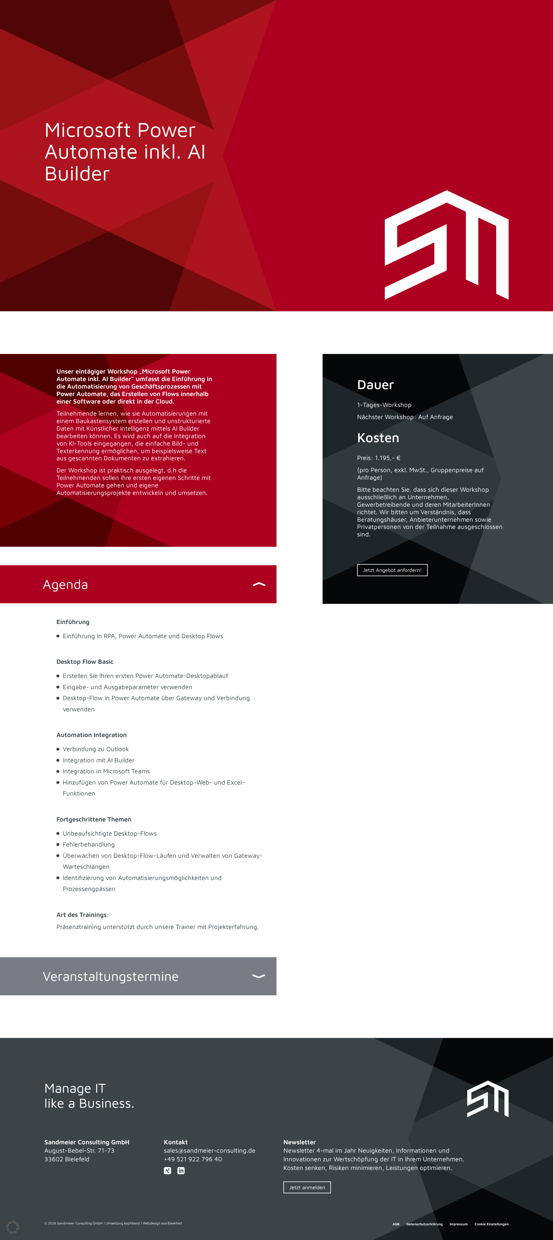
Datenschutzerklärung (424, 1224)
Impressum (459, 1224)
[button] (12, 1227)
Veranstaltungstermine (111, 976)
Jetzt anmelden (307, 1187)
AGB (396, 1224)
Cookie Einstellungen (492, 1224)
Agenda (65, 584)
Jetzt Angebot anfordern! (392, 570)
